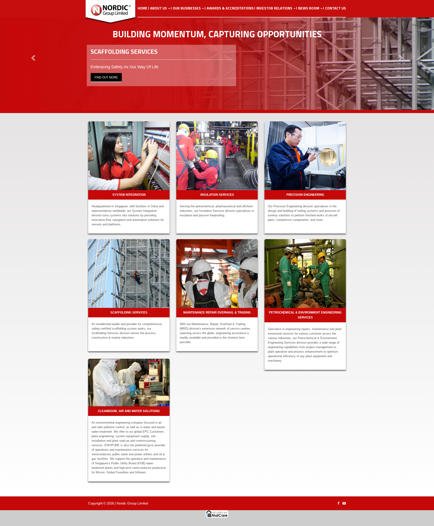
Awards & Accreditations (230, 8)
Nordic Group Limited (132, 503)
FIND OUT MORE (106, 77)
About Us (159, 8)
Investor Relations (274, 8)
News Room (309, 8)
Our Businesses (187, 8)
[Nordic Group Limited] (114, 12)
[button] (32, 56)
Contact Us (335, 8)
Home (142, 8)
